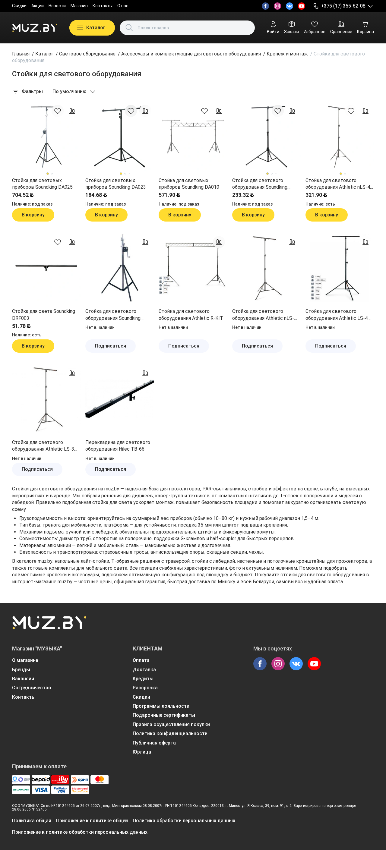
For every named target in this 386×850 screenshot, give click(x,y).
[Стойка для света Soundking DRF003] (46, 268)
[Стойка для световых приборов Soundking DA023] (119, 136)
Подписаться (110, 346)
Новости (57, 5)
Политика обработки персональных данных (184, 820)
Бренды (21, 669)
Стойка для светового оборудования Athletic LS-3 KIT (43, 446)
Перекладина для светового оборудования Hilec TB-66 (117, 445)
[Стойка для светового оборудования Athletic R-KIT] (193, 268)
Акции (37, 5)
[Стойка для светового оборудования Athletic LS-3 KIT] (46, 399)
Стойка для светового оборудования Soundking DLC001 (113, 315)
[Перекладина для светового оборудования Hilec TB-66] (119, 399)
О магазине (25, 660)
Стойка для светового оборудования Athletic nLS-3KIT (263, 315)
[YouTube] (301, 6)
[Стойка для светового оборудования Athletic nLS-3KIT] (266, 268)
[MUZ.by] (34, 28)
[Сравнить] (72, 111)
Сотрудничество (31, 688)
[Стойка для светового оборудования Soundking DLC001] (119, 268)
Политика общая (31, 820)
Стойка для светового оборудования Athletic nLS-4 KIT (337, 184)
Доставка (144, 669)
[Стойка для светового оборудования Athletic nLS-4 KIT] (339, 136)
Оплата (141, 660)
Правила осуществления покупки (171, 724)
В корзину (33, 215)
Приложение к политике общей (92, 820)
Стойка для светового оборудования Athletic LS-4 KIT (336, 315)
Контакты (102, 5)
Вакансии (23, 679)
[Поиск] (129, 28)
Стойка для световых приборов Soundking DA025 (42, 184)
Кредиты (143, 679)
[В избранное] (58, 111)
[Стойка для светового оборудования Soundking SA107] (266, 136)
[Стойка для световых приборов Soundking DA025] (46, 136)
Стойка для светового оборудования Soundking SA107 (259, 184)
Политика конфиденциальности (170, 733)
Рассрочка (145, 688)
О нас (122, 5)
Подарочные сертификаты (164, 715)
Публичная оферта (154, 743)
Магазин (79, 5)
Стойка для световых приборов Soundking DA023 (115, 184)
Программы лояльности (161, 706)
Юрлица (142, 752)
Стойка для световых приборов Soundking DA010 (189, 184)
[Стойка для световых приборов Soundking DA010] (193, 136)
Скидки (19, 5)
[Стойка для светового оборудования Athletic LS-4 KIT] (339, 268)
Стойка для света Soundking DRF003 (43, 314)
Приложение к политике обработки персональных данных (79, 832)
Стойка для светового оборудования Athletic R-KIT (191, 314)
